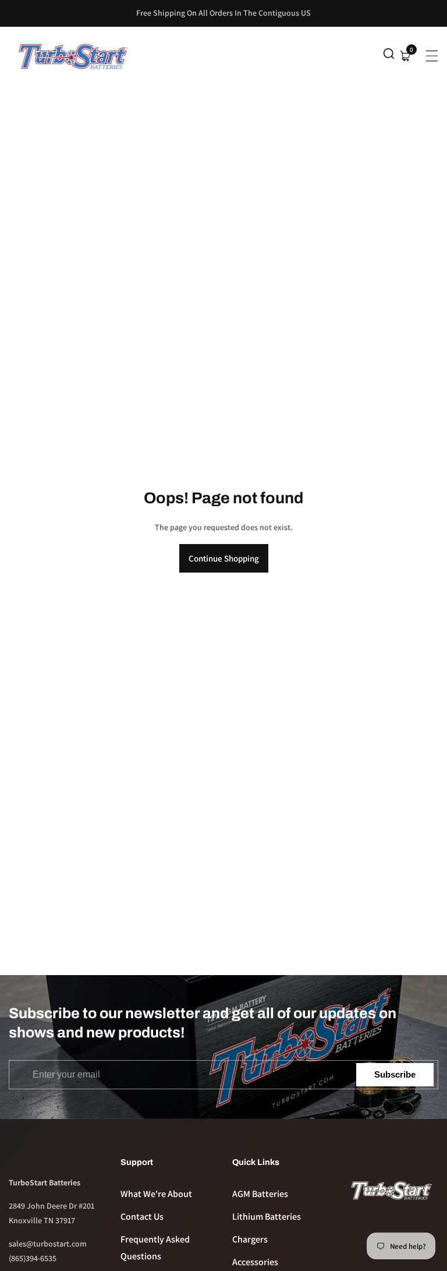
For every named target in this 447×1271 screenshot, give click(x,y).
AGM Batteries (260, 1194)
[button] (388, 56)
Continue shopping (224, 558)
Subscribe (395, 1074)
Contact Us (142, 1216)
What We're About (156, 1194)
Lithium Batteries (266, 1216)
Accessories (255, 1262)
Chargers (250, 1239)
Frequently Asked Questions (155, 1247)
